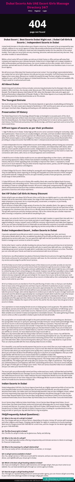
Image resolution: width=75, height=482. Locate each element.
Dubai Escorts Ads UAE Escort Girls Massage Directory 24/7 (37, 5)
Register (38, 11)
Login (45, 11)
